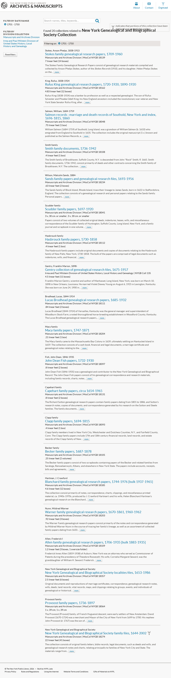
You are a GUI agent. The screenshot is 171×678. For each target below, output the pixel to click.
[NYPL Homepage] (4, 5)
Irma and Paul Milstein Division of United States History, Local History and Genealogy (20, 43)
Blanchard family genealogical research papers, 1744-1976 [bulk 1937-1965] (99, 482)
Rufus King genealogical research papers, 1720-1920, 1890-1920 (90, 84)
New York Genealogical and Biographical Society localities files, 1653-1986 (97, 572)
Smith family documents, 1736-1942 (70, 148)
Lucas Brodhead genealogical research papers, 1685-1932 (85, 300)
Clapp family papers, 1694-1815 (67, 421)
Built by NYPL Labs (45, 669)
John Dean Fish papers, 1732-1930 (69, 360)
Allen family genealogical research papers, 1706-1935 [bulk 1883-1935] (95, 542)
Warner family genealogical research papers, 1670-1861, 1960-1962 (93, 512)
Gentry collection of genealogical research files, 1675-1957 (86, 269)
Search (97, 20)
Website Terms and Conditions (76, 672)
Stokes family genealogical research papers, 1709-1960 (83, 54)
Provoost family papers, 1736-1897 (70, 603)
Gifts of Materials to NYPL (104, 672)
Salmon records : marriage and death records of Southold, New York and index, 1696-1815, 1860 (100, 116)
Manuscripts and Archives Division (21, 37)
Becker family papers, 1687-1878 (68, 451)
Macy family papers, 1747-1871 (67, 330)
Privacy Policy (10, 672)
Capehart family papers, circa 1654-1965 (73, 391)
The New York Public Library (18, 669)
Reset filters (10, 54)
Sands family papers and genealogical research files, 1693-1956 (89, 179)
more (57, 72)
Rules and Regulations (30, 672)
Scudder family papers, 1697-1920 (69, 209)
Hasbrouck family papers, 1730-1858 (71, 239)
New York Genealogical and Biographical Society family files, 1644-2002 (95, 633)
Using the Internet (51, 672)
